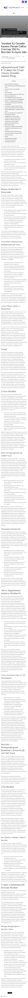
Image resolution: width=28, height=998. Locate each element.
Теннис (6, 136)
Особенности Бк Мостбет (10, 140)
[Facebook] (26, 2)
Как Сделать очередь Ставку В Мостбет (13, 106)
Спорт (6, 91)
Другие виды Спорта (9, 124)
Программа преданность (10, 96)
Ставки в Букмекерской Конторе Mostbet (14, 107)
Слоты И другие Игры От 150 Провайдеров (14, 99)
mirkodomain (5, 56)
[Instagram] (23, 2)
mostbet (11, 259)
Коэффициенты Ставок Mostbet (12, 116)
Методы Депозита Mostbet (11, 138)
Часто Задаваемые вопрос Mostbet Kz (13, 97)
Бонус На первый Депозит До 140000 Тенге (14, 94)
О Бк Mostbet (8, 104)
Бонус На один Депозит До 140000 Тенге (14, 113)
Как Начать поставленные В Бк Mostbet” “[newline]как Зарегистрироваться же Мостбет (14, 128)
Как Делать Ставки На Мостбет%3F (12, 118)
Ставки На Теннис (9, 135)
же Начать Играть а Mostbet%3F (12, 89)
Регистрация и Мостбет (10, 114)
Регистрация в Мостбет (10, 141)
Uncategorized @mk (11, 58)
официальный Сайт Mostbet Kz (12, 123)
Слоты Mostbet (8, 92)
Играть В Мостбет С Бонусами (11, 84)
